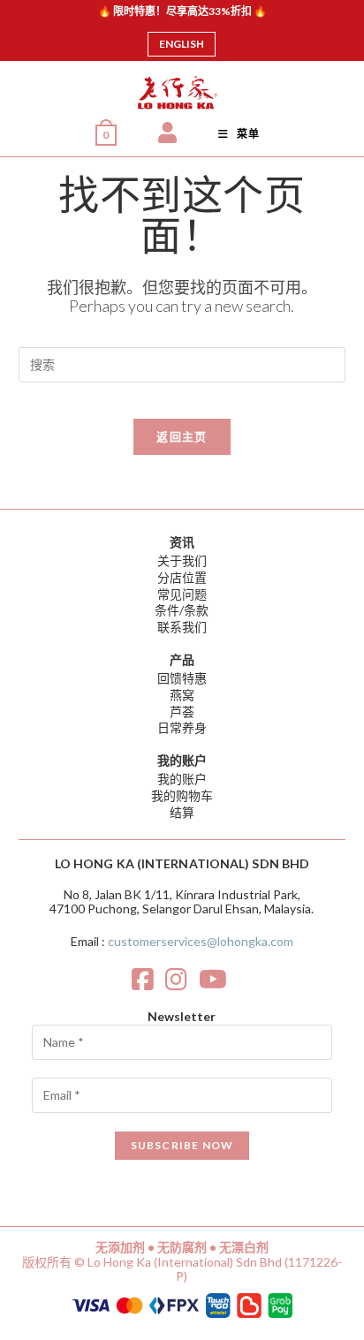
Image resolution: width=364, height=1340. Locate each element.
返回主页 (181, 436)
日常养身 (182, 727)
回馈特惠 (182, 677)
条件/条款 (182, 609)
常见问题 (182, 594)
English (181, 43)
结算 (182, 812)
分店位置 (182, 577)
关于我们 (182, 560)
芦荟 (182, 711)
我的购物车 (182, 795)
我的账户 (182, 778)
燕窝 (182, 694)
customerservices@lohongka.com (200, 941)
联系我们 (182, 626)
